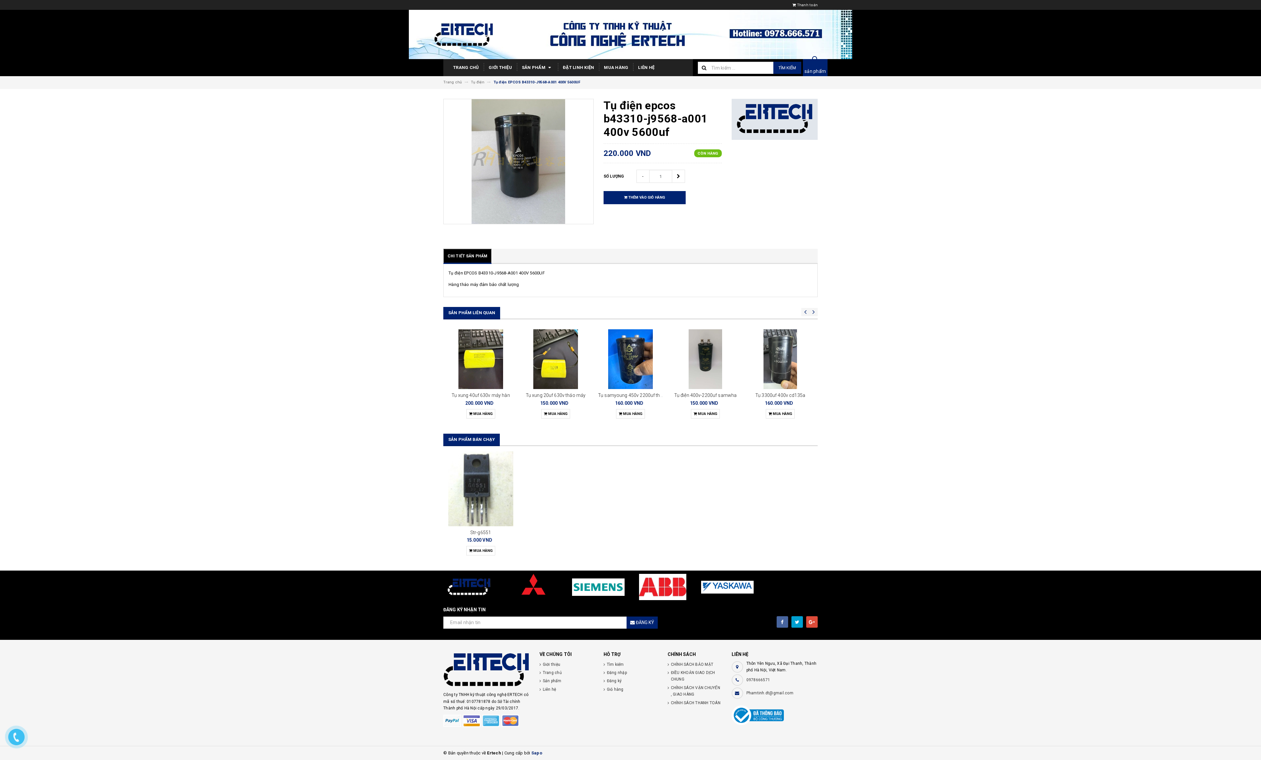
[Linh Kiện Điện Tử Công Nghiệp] (486, 670)
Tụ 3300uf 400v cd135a (780, 395)
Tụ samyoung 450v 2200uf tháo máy (637, 395)
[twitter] (797, 622)
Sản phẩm (534, 67)
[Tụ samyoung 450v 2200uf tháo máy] (630, 359)
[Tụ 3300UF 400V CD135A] (780, 359)
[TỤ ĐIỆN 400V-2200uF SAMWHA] (705, 359)
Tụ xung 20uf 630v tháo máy (556, 395)
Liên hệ (646, 67)
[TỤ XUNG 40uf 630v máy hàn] (480, 359)
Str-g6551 (481, 532)
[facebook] (782, 622)
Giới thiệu (500, 67)
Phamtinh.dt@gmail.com (769, 693)
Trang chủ (466, 67)
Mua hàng (616, 67)
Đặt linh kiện (578, 67)
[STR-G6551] (480, 488)
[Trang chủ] (630, 34)
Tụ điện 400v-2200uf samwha (705, 395)
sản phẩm (815, 71)
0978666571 (758, 680)
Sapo (536, 752)
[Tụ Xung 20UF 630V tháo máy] (555, 359)
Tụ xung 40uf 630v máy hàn (481, 395)
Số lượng (614, 176)
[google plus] (812, 622)
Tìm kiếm (787, 67)
